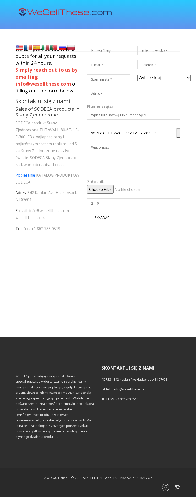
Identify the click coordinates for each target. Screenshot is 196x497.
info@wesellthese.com (49, 210)
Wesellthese (92, 478)
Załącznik (95, 181)
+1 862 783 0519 (45, 228)
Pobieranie (25, 175)
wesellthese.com (30, 217)
